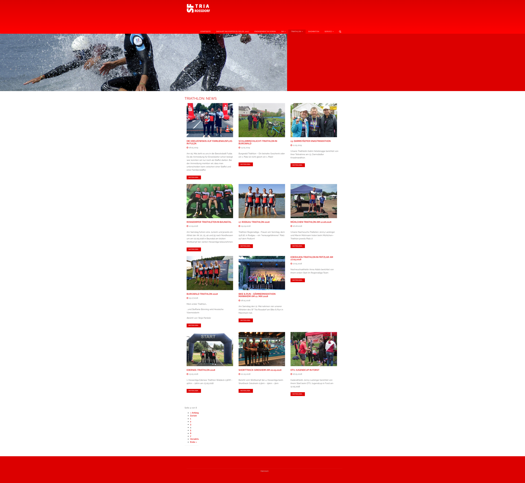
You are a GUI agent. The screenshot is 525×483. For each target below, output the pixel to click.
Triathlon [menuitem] (296, 31)
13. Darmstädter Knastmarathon (311, 141)
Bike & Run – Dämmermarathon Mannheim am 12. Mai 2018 (257, 295)
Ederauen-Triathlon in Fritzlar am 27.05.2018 (312, 258)
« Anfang (194, 413)
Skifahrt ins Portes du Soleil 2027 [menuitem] (232, 31)
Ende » (193, 442)
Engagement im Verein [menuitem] (265, 31)
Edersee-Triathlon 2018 (201, 370)
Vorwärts (194, 439)
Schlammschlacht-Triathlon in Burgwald (258, 142)
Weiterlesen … (193, 177)
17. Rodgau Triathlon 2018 (254, 222)
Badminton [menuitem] (313, 31)
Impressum (265, 471)
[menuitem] (340, 31)
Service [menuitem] (328, 31)
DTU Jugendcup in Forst (305, 370)
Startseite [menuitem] (205, 31)
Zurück (193, 415)
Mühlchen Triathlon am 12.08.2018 (311, 222)
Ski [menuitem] (282, 31)
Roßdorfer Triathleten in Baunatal (209, 222)
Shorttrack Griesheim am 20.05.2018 (260, 370)
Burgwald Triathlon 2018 (202, 294)
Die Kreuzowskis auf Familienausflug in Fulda (209, 142)
